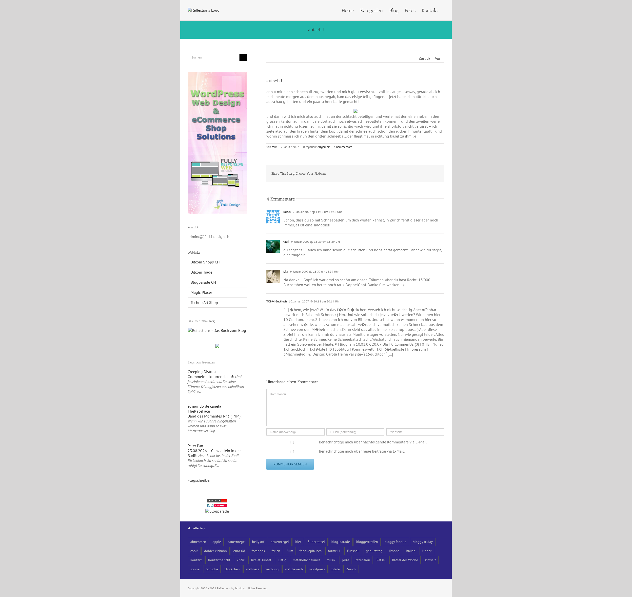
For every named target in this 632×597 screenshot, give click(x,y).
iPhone (394, 550)
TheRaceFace (199, 411)
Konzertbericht (219, 559)
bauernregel (236, 541)
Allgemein (324, 147)
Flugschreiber (199, 480)
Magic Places (202, 292)
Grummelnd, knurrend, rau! (210, 376)
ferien (276, 550)
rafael (287, 212)
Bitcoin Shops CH (205, 261)
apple (217, 541)
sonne (194, 569)
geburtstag (374, 550)
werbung (272, 569)
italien (410, 550)
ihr (300, 121)
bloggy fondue (395, 541)
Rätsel (381, 559)
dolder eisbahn (215, 550)
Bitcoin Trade (201, 272)
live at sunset (261, 559)
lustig (282, 559)
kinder (427, 550)
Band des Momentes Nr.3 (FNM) (214, 416)
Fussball (353, 550)
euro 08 (239, 550)
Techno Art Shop (204, 302)
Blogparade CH (203, 282)
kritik (241, 559)
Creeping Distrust (202, 371)
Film (290, 550)
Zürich (351, 569)
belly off (258, 541)
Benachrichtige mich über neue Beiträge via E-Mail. (362, 451)
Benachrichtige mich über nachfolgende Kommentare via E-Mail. (373, 441)
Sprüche (212, 569)
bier (298, 541)
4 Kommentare (343, 147)
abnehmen (198, 541)
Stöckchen (232, 569)
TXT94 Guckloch (276, 301)
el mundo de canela (204, 406)
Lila (285, 271)
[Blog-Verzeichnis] (217, 506)
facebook (258, 550)
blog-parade (340, 541)
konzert (196, 559)
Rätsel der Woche (405, 559)
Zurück (424, 58)
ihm (408, 136)
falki (274, 147)
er (268, 91)
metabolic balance (306, 559)
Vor (437, 58)
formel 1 (334, 550)
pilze (345, 559)
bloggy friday (423, 541)
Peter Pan (195, 445)
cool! (194, 550)
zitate (335, 569)
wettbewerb (294, 569)
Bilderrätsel (316, 541)
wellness (252, 569)
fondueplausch (310, 550)
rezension (363, 559)
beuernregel (280, 541)
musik (331, 559)
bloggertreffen (367, 541)
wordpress (317, 569)
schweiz (430, 559)
